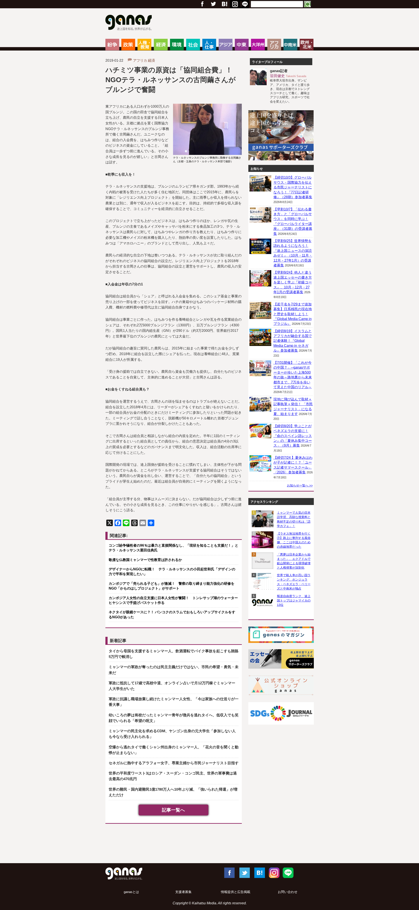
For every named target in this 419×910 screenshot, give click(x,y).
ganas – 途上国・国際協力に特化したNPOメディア (130, 23)
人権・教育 (144, 45)
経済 (161, 45)
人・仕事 (209, 45)
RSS (245, 4)
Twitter (213, 4)
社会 (193, 45)
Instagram (274, 873)
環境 (177, 45)
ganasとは (131, 892)
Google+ (224, 4)
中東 (242, 45)
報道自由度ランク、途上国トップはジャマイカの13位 (294, 600)
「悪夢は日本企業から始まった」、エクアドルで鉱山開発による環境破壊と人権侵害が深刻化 (294, 561)
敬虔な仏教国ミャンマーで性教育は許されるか (145, 560)
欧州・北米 (306, 45)
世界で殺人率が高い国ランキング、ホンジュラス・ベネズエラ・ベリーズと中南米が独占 (294, 581)
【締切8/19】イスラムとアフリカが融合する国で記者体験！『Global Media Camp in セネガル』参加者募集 (292, 340)
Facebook (229, 873)
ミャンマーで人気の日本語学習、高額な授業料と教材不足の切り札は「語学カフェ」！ (294, 519)
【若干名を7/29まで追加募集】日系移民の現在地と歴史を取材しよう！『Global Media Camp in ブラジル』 (292, 314)
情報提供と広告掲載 (235, 892)
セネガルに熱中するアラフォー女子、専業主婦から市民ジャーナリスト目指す (174, 763)
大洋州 (258, 45)
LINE (288, 873)
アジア (225, 45)
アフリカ (274, 45)
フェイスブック (202, 4)
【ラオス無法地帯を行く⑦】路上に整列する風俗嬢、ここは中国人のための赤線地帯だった (294, 540)
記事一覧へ (173, 809)
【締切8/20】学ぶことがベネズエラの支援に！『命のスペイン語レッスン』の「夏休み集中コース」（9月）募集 (292, 435)
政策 (128, 45)
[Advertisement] (209, 844)
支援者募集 (183, 892)
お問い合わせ (287, 892)
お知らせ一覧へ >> (300, 485)
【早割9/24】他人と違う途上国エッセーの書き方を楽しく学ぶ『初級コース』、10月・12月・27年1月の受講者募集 (292, 282)
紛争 (112, 45)
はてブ (234, 4)
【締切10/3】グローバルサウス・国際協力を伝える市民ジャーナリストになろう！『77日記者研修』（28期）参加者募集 (292, 187)
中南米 (290, 45)
